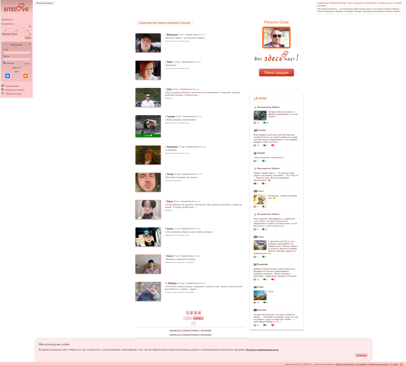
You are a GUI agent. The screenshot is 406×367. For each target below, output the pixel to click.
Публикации (11, 86)
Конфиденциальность (378, 364)
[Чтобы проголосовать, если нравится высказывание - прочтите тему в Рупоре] (264, 122)
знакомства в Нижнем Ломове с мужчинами (190, 334)
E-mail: (6, 49)
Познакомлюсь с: (8, 24)
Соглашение (361, 364)
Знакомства (7, 19)
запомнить (10, 63)
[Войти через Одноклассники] (25, 76)
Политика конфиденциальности (262, 350)
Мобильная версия (345, 364)
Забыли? (16, 67)
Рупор (262, 98)
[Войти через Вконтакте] (7, 76)
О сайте (394, 364)
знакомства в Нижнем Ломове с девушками (190, 330)
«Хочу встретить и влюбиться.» (269, 157)
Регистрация (276, 72)
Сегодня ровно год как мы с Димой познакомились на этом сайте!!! (283, 114)
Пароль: (6, 56)
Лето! (270, 291)
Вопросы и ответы (15, 90)
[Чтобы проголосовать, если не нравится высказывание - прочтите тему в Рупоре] (272, 144)
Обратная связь (13, 93)
